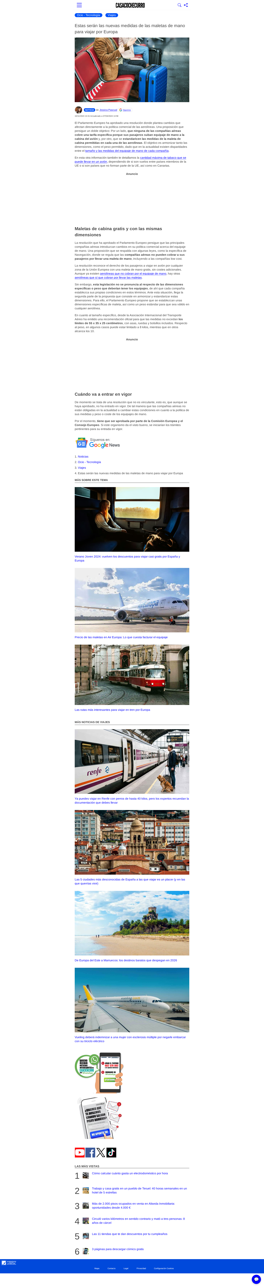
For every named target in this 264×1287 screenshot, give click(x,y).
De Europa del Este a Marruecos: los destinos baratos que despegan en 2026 (126, 960)
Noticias (83, 456)
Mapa (96, 1268)
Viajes (112, 15)
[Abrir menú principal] (79, 5)
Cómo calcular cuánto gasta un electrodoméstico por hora (130, 1173)
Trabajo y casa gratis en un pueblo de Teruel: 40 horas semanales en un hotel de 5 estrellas (139, 1190)
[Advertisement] (132, 198)
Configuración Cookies (164, 1268)
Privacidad (141, 1268)
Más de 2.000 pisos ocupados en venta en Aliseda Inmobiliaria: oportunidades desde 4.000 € (133, 1205)
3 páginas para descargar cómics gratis (118, 1249)
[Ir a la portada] (130, 5)
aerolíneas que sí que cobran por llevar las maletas (108, 277)
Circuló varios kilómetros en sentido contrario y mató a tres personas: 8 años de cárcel (138, 1220)
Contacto (112, 1268)
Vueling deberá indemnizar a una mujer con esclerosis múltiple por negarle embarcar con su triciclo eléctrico (130, 1039)
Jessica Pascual (108, 110)
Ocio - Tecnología (88, 15)
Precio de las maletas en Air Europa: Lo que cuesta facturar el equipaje (121, 637)
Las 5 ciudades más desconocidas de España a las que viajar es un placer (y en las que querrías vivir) (130, 881)
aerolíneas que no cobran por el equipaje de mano (133, 273)
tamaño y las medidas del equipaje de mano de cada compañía (127, 150)
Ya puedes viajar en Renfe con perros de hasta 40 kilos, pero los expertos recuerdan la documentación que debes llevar (132, 800)
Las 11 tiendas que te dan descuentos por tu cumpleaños (129, 1234)
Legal (126, 1268)
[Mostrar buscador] (179, 5)
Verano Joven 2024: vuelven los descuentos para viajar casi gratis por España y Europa (127, 558)
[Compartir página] (186, 5)
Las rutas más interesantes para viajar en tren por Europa (112, 709)
